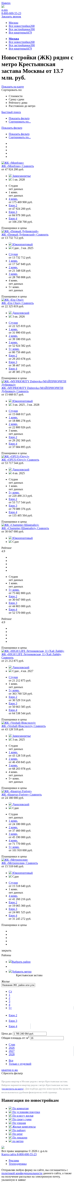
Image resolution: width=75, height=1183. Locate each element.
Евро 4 (13, 1026)
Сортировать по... (20, 121)
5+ (10, 1007)
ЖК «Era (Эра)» (11, 303)
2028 (12, 1054)
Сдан (12, 1044)
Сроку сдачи (16, 99)
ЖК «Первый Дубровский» (18, 234)
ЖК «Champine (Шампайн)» (19, 528)
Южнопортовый (22, 244)
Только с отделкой (20, 1063)
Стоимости (16, 96)
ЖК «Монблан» (11, 166)
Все (11, 1060)
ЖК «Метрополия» (13, 863)
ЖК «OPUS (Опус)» (14, 459)
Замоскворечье (21, 175)
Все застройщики (22, 29)
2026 (12, 1047)
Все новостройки (22, 26)
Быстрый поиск (11, 112)
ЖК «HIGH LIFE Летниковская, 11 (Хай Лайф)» (31, 654)
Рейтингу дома (18, 102)
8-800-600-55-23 (11, 13)
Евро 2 (13, 1015)
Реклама (14, 1160)
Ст (10, 991)
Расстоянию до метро (22, 105)
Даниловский (20, 312)
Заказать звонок (11, 16)
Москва (13, 22)
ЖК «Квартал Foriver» (15, 794)
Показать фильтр (19, 118)
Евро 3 (13, 1020)
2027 (12, 1051)
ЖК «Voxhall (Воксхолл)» (17, 726)
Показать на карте (12, 86)
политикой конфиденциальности (21, 1173)
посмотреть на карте (12, 1088)
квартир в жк (9, 1070)
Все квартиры (20, 32)
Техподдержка (18, 1163)
